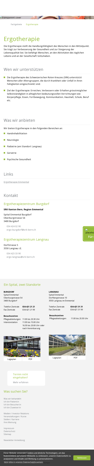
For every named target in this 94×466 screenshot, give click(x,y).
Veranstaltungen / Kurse (15, 416)
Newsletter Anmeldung (14, 440)
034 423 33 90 (14, 253)
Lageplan (12, 359)
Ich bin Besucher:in (12, 404)
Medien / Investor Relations (16, 413)
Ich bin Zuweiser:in (12, 407)
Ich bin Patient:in (11, 401)
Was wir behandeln (12, 398)
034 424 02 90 (14, 226)
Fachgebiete (16, 24)
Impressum (9, 428)
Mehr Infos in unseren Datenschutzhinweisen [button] (23, 462)
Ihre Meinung (10, 422)
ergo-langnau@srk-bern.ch (21, 256)
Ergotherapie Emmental (16, 182)
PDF (31, 359)
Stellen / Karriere (11, 419)
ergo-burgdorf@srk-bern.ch (21, 229)
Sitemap (7, 434)
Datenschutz (9, 431)
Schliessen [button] (82, 458)
